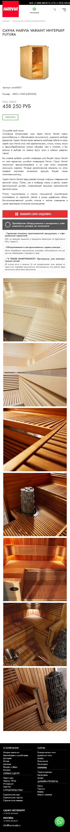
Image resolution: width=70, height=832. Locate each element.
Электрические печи (46, 752)
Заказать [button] (10, 117)
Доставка (7, 764)
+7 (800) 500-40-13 (10, 821)
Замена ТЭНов (9, 781)
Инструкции (8, 783)
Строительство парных (13, 797)
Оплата (6, 761)
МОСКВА (8, 817)
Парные (41, 789)
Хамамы (40, 791)
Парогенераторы (44, 772)
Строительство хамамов (13, 800)
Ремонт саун (8, 778)
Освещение (42, 761)
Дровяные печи (44, 755)
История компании (11, 752)
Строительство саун (11, 794)
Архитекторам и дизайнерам (15, 755)
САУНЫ (41, 748)
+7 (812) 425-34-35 (10, 813)
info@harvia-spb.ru (11, 825)
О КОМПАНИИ (11, 748)
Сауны (40, 786)
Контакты (7, 770)
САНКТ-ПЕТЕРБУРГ (14, 810)
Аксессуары (42, 764)
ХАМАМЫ (42, 767)
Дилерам (7, 758)
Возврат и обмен (10, 767)
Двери (40, 758)
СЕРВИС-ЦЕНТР (11, 773)
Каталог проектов (44, 794)
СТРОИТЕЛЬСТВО (13, 790)
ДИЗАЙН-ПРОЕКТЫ (47, 781)
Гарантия (7, 786)
